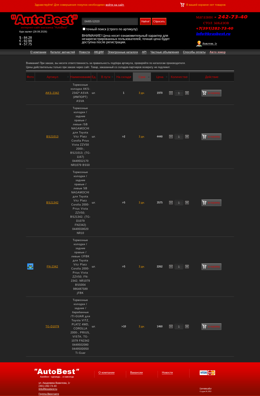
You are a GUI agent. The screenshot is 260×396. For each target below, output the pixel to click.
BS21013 (52, 136)
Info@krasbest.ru (48, 389)
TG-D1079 (52, 326)
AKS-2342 (52, 92)
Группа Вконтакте (49, 394)
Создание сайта (205, 388)
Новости (167, 372)
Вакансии (136, 372)
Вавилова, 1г (210, 43)
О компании (107, 372)
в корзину (214, 92)
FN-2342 (52, 266)
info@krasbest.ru (213, 34)
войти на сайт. (115, 4)
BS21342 (52, 202)
